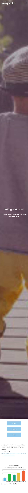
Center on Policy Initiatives (8, 455)
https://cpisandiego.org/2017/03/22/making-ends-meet (14, 453)
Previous (14, 423)
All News (14, 429)
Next (14, 434)
